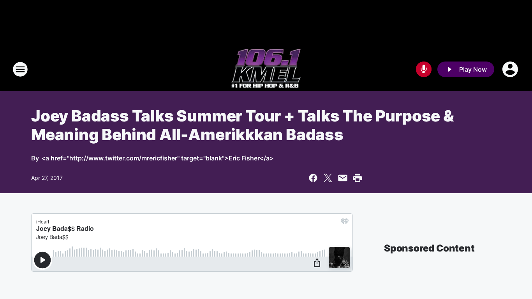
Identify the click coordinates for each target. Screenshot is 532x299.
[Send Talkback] (424, 69)
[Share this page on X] (327, 177)
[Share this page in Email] (342, 177)
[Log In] (511, 69)
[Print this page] (357, 177)
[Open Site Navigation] (20, 69)
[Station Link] (266, 69)
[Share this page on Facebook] (313, 177)
